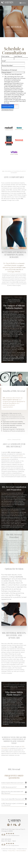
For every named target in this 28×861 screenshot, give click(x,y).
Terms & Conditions (21, 850)
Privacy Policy (11, 850)
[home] (7, 2)
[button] (14, 782)
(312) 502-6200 (6, 839)
